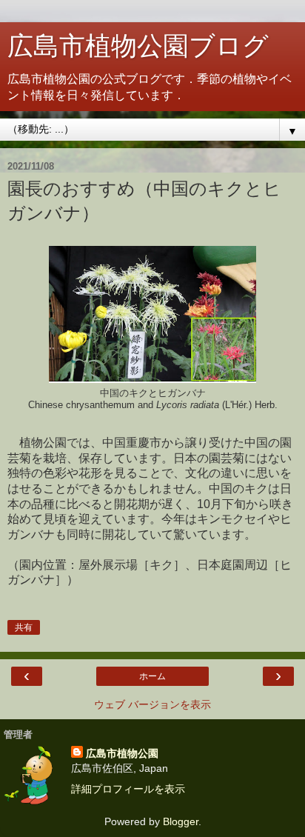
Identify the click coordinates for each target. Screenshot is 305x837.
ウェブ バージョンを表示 (152, 704)
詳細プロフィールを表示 (128, 789)
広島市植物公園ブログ (138, 46)
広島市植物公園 (122, 753)
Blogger (180, 821)
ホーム (152, 676)
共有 (24, 627)
